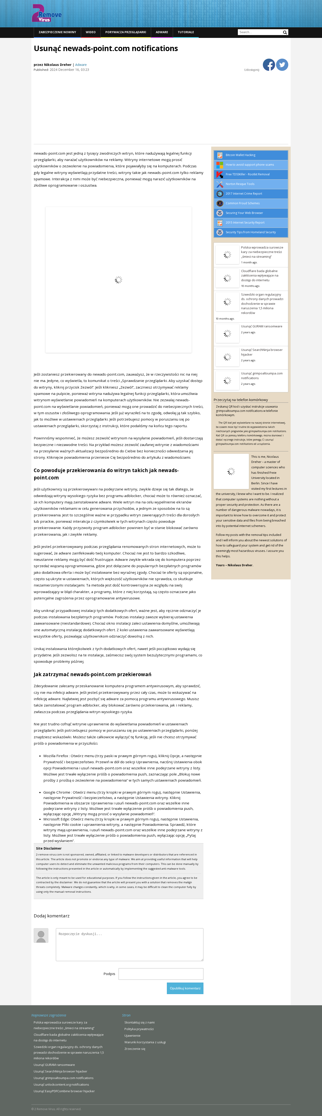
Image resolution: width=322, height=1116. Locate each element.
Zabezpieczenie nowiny (57, 32)
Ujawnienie (132, 1035)
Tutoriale (186, 32)
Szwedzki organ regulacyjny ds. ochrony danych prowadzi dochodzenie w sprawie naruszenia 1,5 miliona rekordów (262, 303)
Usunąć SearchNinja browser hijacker (262, 352)
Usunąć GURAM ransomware (261, 326)
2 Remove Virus (46, 13)
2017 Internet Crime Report (244, 194)
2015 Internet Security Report (245, 223)
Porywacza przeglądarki (125, 32)
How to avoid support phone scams (250, 165)
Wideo (91, 32)
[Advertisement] (161, 108)
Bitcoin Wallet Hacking (240, 155)
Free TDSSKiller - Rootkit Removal (248, 174)
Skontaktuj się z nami (139, 1022)
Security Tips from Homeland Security (251, 232)
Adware (162, 32)
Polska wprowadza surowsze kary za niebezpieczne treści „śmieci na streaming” (262, 252)
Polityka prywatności (139, 1029)
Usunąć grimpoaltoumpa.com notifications (262, 375)
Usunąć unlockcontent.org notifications (61, 1084)
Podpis (109, 973)
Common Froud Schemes (243, 203)
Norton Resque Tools (240, 184)
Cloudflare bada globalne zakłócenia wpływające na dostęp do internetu (259, 275)
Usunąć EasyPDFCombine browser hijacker (64, 1091)
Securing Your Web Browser (244, 213)
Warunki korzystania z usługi (145, 1042)
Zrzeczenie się (134, 1049)
